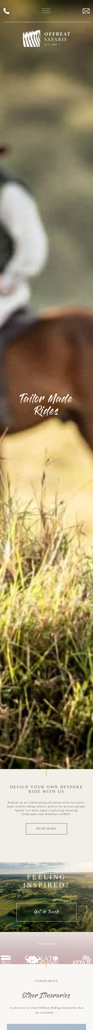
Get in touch (46, 912)
